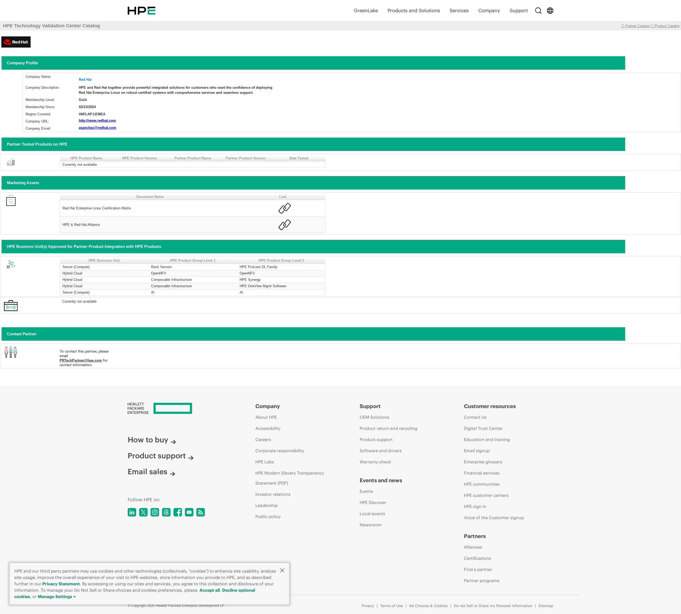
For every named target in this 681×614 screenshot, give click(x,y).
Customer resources (490, 406)
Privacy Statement (61, 583)
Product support (157, 455)
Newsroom (371, 524)
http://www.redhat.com (97, 120)
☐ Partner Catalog (635, 26)
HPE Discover (373, 502)
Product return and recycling (388, 428)
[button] (282, 570)
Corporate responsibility (279, 450)
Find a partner (478, 569)
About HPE (266, 417)
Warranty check (375, 461)
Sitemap (545, 605)
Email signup (477, 450)
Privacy (368, 605)
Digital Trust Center (483, 428)
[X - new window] (143, 512)
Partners (475, 536)
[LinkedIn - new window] (132, 512)
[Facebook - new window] (177, 512)
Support (519, 10)
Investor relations (272, 494)
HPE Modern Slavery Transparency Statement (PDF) (289, 478)
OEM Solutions (374, 417)
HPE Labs (264, 461)
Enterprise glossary (483, 461)
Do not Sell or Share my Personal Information (493, 605)
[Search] (538, 11)
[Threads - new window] (166, 512)
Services (459, 10)
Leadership (266, 505)
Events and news (381, 480)
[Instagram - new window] (155, 512)
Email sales (147, 471)
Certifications (477, 558)
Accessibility (267, 428)
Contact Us (475, 417)
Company (489, 10)
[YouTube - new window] (189, 512)
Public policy (268, 516)
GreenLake (366, 10)
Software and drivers (381, 450)
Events (366, 491)
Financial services (482, 473)
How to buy (148, 439)
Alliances (473, 547)
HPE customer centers (486, 495)
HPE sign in (475, 506)
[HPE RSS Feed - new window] (200, 512)
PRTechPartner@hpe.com (81, 360)
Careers (263, 439)
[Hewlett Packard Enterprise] (141, 11)
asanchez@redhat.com (97, 128)
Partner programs (481, 580)
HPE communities (482, 484)
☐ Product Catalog (664, 26)
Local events (372, 513)
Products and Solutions (414, 10)
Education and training (487, 439)
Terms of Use (391, 605)
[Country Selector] (550, 11)
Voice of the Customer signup (494, 517)
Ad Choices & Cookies (428, 605)
